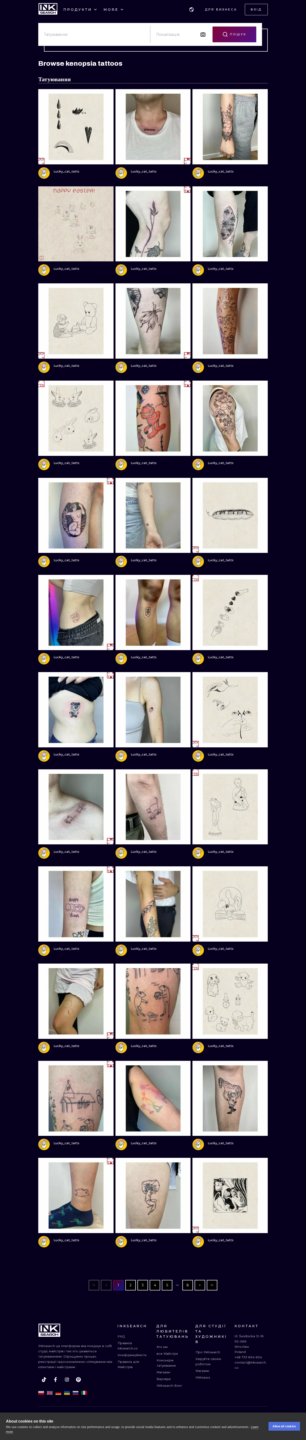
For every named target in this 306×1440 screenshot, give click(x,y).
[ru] (75, 1393)
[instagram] (67, 1379)
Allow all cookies (284, 1426)
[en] (50, 1393)
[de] (58, 1393)
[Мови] (191, 9)
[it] (84, 1393)
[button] (191, 9)
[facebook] (55, 1379)
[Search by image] (203, 34)
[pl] (41, 1393)
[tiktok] (44, 1379)
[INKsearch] (48, 9)
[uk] (67, 1393)
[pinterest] (78, 1379)
